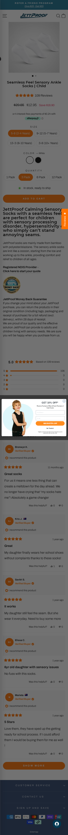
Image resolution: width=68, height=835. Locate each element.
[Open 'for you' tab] (57, 824)
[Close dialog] (64, 400)
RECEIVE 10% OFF (50, 423)
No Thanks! (50, 428)
